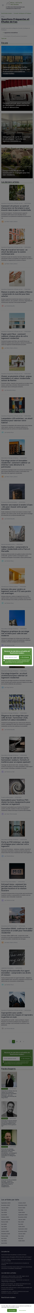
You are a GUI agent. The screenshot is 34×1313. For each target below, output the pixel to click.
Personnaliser (22, 1310)
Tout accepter (11, 1310)
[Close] (30, 650)
